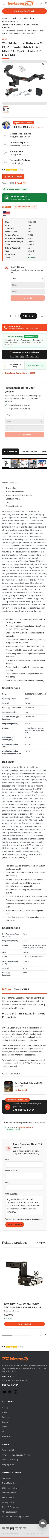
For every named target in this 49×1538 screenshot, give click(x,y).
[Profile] (41, 4)
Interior (5, 1422)
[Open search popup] (37, 4)
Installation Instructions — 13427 (20, 373)
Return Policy (8, 1497)
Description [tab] (10, 451)
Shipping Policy (9, 1492)
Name (7, 1159)
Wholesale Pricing (10, 1459)
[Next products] (45, 1335)
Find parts (26, 434)
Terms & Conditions (10, 1507)
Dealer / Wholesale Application (15, 1516)
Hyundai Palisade (25, 1127)
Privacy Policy (8, 1502)
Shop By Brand (8, 1464)
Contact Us (6, 1478)
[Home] (21, 3)
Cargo (4, 1426)
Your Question (11, 1194)
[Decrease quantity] (5, 316)
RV (3, 1431)
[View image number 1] (6, 109)
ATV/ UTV (6, 1436)
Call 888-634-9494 (23, 1109)
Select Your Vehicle (26, 11)
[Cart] (46, 4)
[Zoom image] (43, 64)
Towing (5, 1407)
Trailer (5, 1412)
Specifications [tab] (29, 451)
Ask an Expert (35, 127)
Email (7, 1182)
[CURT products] (6, 207)
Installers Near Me (10, 1488)
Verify (29, 298)
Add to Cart (26, 1324)
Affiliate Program (9, 1512)
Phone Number (11, 1171)
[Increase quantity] (15, 316)
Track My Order (9, 1483)
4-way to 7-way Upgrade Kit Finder (17, 1455)
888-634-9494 (20, 127)
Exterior (5, 1417)
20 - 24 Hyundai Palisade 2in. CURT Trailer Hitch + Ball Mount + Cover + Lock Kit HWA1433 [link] (23, 32)
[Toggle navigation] (4, 4)
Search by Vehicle (10, 1450)
